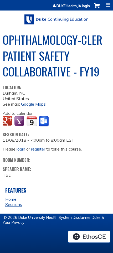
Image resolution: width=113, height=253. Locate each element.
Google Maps (33, 104)
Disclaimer (82, 217)
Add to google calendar (8, 121)
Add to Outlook (44, 121)
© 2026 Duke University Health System (38, 217)
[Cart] (97, 8)
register (38, 149)
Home (11, 199)
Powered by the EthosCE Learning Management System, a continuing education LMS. (89, 236)
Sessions (13, 204)
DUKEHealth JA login (73, 6)
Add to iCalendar (31, 121)
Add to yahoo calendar (19, 121)
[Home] (56, 18)
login (21, 149)
